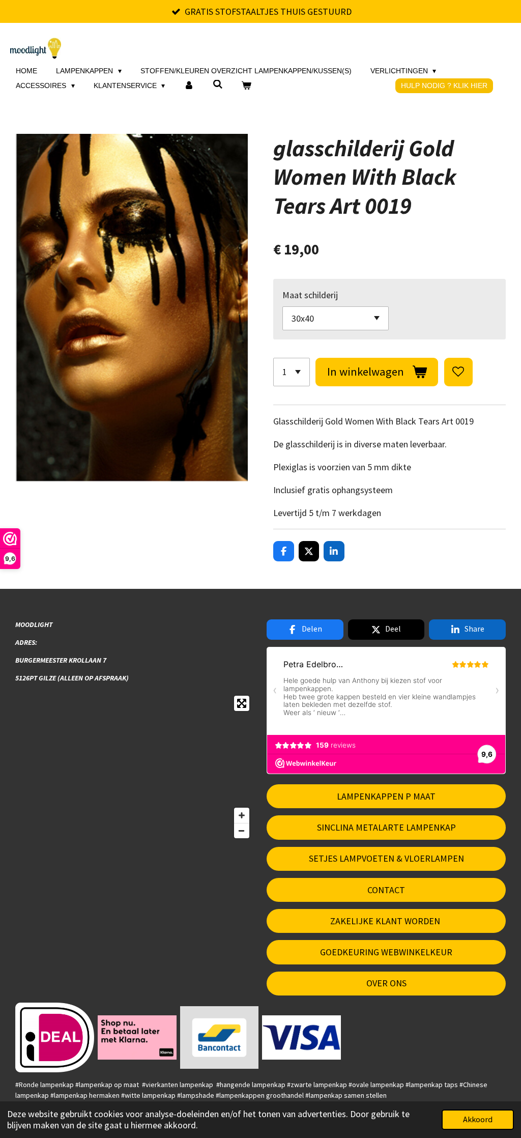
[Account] (188, 85)
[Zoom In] (241, 815)
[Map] (134, 767)
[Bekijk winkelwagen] (246, 85)
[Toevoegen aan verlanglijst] (458, 372)
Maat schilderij (310, 295)
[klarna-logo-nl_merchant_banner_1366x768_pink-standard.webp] (137, 1037)
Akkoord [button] (478, 1119)
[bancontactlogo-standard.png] (219, 1037)
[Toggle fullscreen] (241, 703)
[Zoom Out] (241, 830)
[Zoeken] (217, 84)
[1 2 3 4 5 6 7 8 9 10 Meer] (291, 372)
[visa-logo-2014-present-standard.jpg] (301, 1037)
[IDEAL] (55, 1037)
